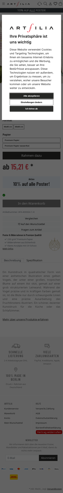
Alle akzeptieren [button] (31, 96)
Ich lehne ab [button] (31, 109)
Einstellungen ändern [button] (31, 102)
